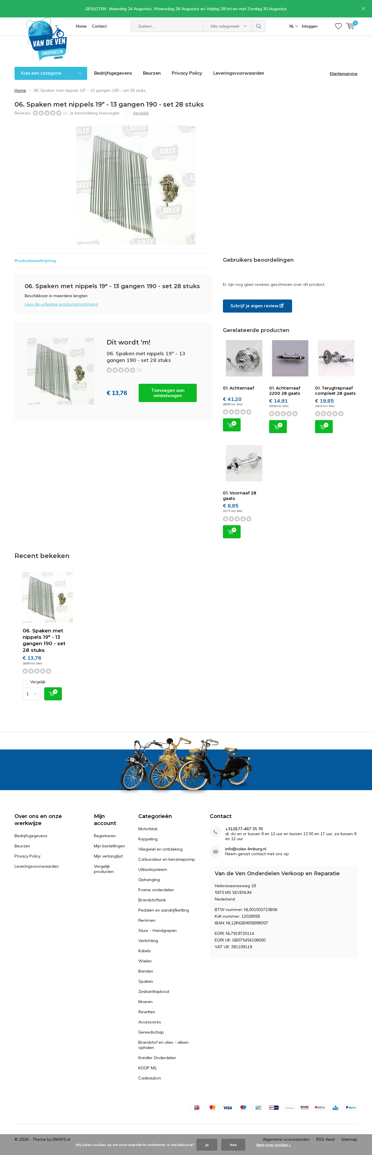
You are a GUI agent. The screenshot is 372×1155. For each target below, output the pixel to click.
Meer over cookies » (273, 1145)
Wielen (145, 961)
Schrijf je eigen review (255, 306)
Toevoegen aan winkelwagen (168, 393)
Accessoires (149, 1022)
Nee (233, 1145)
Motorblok (148, 828)
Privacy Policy (187, 73)
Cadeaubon (149, 1078)
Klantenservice (343, 73)
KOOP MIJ (147, 1067)
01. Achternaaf (238, 388)
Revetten (146, 1011)
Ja (207, 1145)
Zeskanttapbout (153, 991)
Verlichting (148, 940)
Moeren (145, 1001)
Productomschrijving (35, 260)
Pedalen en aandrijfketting (163, 910)
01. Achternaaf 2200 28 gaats (284, 390)
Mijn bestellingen (109, 846)
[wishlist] (338, 26)
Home (81, 26)
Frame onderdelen (156, 889)
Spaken (145, 981)
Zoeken (259, 26)
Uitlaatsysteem (152, 869)
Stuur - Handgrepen (157, 930)
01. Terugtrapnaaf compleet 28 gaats (335, 390)
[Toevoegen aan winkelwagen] (53, 693)
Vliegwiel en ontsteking (160, 849)
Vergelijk (38, 681)
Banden (145, 971)
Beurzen (152, 73)
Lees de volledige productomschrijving (61, 304)
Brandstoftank (152, 900)
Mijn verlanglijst (108, 856)
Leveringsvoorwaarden (238, 73)
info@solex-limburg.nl (245, 848)
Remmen (146, 920)
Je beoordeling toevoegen (94, 113)
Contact (99, 26)
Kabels (144, 950)
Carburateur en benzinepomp (166, 859)
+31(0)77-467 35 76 (244, 828)
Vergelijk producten (104, 869)
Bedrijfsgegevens (113, 73)
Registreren (105, 835)
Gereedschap (151, 1032)
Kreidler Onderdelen (157, 1057)
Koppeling (148, 839)
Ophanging (149, 879)
